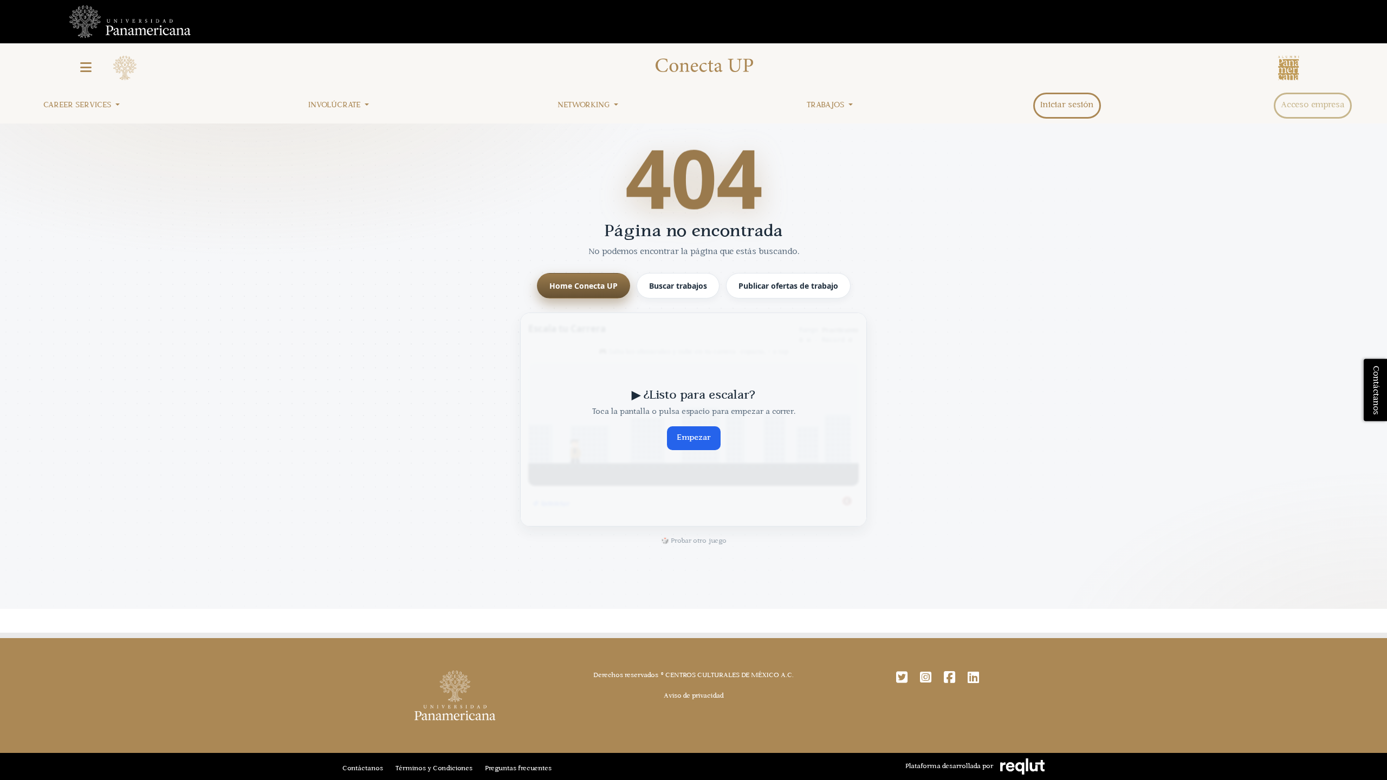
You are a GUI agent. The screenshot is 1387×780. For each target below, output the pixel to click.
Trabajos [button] (826, 105)
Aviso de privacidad (694, 696)
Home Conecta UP (583, 286)
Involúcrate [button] (335, 105)
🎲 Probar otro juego (694, 541)
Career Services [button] (78, 105)
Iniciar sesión (1067, 105)
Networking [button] (585, 105)
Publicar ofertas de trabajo (788, 286)
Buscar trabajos (678, 286)
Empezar (694, 438)
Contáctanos (362, 768)
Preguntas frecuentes (518, 768)
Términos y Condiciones (434, 768)
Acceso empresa (1313, 105)
